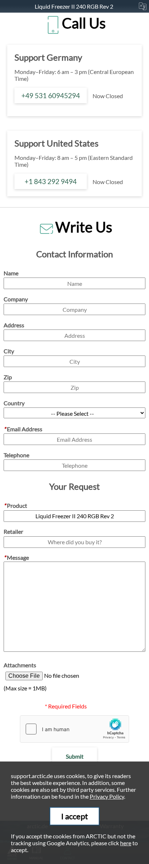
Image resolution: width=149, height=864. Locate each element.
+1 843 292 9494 (51, 181)
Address (14, 325)
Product (15, 505)
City (9, 351)
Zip (8, 377)
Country (14, 403)
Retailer (13, 531)
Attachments (20, 665)
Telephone (16, 454)
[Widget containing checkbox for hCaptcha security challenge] (74, 729)
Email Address (23, 429)
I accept (74, 816)
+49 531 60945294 (50, 95)
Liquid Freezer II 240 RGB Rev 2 (74, 6)
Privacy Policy (107, 796)
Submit (75, 756)
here (125, 842)
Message (16, 557)
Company (16, 299)
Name (11, 273)
